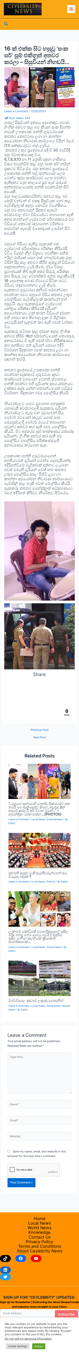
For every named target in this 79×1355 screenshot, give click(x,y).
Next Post (39, 737)
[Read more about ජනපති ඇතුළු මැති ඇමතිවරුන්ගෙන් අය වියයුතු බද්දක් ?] (39, 850)
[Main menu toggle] (71, 9)
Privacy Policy (39, 1241)
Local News (38, 819)
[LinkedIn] (5, 1270)
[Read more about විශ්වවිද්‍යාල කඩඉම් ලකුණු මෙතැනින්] (39, 978)
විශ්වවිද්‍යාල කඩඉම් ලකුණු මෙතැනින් (35, 1000)
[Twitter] (5, 1276)
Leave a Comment (16, 111)
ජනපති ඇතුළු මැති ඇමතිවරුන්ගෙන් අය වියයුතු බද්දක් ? (37, 874)
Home (39, 1218)
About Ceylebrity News (40, 1251)
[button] (6, 24)
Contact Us (40, 1237)
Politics (51, 881)
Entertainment (55, 819)
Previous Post (40, 730)
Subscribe (66, 1314)
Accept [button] (39, 1346)
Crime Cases (54, 947)
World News (39, 1227)
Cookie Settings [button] (17, 1346)
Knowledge (39, 1232)
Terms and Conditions (39, 1246)
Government (54, 1005)
